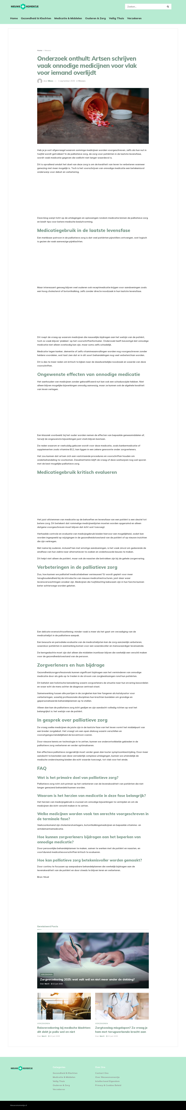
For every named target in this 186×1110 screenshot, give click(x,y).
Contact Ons (102, 1073)
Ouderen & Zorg (95, 18)
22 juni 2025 (57, 984)
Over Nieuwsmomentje (107, 1077)
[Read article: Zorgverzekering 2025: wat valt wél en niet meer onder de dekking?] (93, 960)
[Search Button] (168, 6)
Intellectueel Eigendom (107, 1081)
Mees (50, 81)
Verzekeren (134, 18)
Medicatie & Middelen (68, 18)
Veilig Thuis (116, 18)
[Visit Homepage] (24, 6)
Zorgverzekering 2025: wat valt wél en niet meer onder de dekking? (87, 979)
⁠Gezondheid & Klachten (36, 18)
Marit (47, 984)
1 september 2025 (66, 81)
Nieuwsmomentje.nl (18, 1105)
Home (14, 18)
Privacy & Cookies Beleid (108, 1085)
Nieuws (48, 50)
